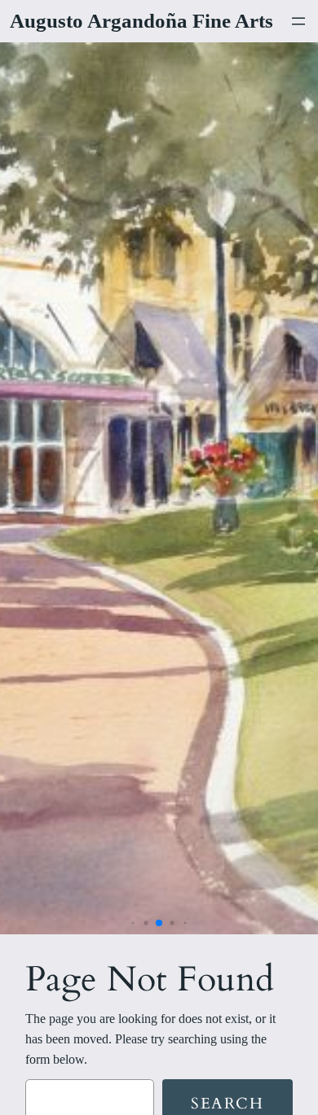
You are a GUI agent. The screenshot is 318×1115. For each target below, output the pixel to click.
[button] (133, 922)
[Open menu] (298, 21)
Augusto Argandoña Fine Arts (141, 21)
